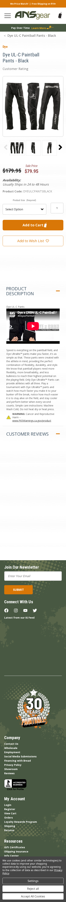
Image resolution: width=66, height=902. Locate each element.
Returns (9, 830)
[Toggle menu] (7, 16)
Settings (33, 881)
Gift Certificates (14, 847)
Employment (12, 752)
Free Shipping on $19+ (44, 3)
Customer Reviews (27, 434)
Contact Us (11, 743)
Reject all (33, 889)
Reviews (9, 773)
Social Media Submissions (20, 756)
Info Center (11, 855)
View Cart (10, 813)
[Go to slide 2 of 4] (60, 147)
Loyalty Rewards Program (20, 821)
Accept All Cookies (33, 896)
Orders (8, 817)
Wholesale (10, 748)
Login (7, 805)
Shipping (9, 826)
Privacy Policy (12, 765)
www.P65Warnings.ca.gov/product (31, 420)
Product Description (20, 291)
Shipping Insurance (16, 851)
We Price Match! (19, 3)
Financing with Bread (17, 760)
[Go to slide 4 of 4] (6, 147)
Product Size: (24, 200)
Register (9, 809)
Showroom (11, 769)
